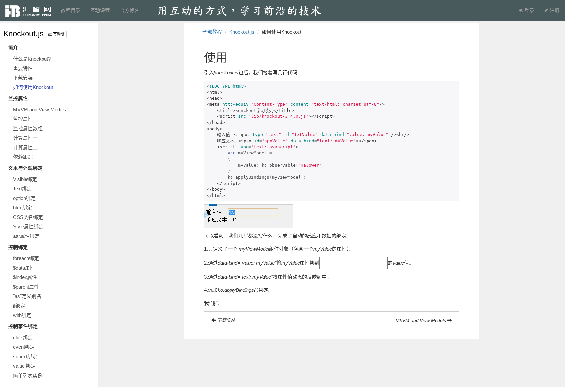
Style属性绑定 (28, 226)
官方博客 (129, 10)
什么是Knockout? (32, 59)
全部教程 (212, 32)
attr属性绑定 (26, 236)
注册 (553, 10)
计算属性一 (25, 138)
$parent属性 (26, 287)
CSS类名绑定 (28, 217)
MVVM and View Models (39, 109)
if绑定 (19, 305)
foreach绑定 (26, 258)
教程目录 (70, 10)
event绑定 (24, 347)
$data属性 (24, 268)
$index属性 (25, 277)
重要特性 (23, 68)
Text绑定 (22, 188)
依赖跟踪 (23, 157)
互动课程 (100, 10)
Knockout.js (23, 33)
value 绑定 (24, 366)
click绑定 (23, 337)
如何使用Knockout (33, 87)
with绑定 (22, 315)
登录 (528, 10)
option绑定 (24, 198)
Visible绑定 (25, 179)
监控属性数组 (28, 128)
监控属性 (23, 119)
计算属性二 (25, 147)
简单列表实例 (28, 375)
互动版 (58, 34)
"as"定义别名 (27, 296)
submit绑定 (25, 356)
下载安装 (23, 77)
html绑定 (22, 207)
